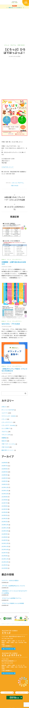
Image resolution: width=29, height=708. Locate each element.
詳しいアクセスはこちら (8, 648)
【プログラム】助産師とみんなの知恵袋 (13, 603)
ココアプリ (5, 413)
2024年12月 (5, 525)
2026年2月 (5, 481)
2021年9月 (5, 568)
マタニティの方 (6, 435)
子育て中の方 (21, 45)
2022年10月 (5, 562)
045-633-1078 (8, 663)
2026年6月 (5, 469)
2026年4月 (5, 475)
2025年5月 (5, 509)
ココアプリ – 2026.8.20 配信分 (10, 580)
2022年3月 (5, 565)
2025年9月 (5, 497)
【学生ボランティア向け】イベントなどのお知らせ (14, 370)
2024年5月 (5, 540)
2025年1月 (5, 521)
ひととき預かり (6, 428)
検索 (25, 393)
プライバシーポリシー (22, 692)
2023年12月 (5, 543)
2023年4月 (5, 556)
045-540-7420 (8, 638)
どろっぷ (6, 45)
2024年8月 (5, 537)
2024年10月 (5, 531)
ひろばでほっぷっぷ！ (8, 167)
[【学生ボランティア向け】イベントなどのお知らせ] (14, 353)
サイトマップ (7, 692)
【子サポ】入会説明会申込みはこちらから (13, 586)
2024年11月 (5, 528)
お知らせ (4, 259)
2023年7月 (5, 553)
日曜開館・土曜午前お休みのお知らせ (14, 263)
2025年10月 (5, 494)
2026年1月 (5, 484)
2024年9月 (5, 534)
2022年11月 (5, 559)
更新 (6, 266)
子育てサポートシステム (8, 444)
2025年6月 (5, 506)
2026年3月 (5, 478)
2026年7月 (5, 466)
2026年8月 (5, 462)
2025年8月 (5, 500)
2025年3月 (5, 515)
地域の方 (4, 441)
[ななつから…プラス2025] (14, 300)
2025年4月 (5, 512)
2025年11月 (5, 490)
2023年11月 (5, 546)
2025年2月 (5, 518)
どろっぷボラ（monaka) (8, 425)
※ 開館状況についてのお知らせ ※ (15, 7)
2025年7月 (5, 503)
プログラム (13, 45)
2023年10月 (5, 549)
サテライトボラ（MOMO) (9, 416)
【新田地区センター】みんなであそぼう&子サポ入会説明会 (14, 592)
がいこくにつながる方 (8, 410)
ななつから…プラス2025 (11, 324)
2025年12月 (5, 487)
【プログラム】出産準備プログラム (11, 598)
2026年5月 (5, 472)
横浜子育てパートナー (8, 450)
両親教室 (4, 438)
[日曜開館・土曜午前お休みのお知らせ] (14, 239)
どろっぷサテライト (17, 259)
